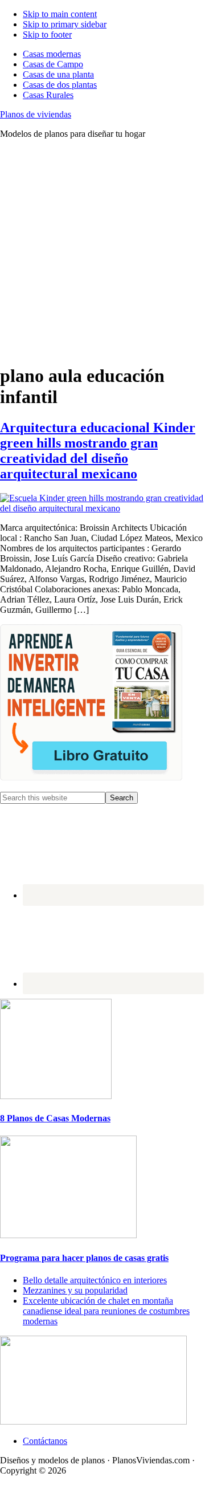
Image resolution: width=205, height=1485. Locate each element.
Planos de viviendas (35, 114)
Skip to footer (47, 34)
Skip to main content (60, 14)
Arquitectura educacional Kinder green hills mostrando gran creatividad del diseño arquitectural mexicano (97, 450)
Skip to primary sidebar (64, 24)
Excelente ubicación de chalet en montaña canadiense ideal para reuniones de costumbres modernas (106, 1311)
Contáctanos (45, 1441)
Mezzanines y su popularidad (75, 1290)
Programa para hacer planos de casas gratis (84, 1258)
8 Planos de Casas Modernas (55, 1118)
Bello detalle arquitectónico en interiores (95, 1280)
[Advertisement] (102, 250)
